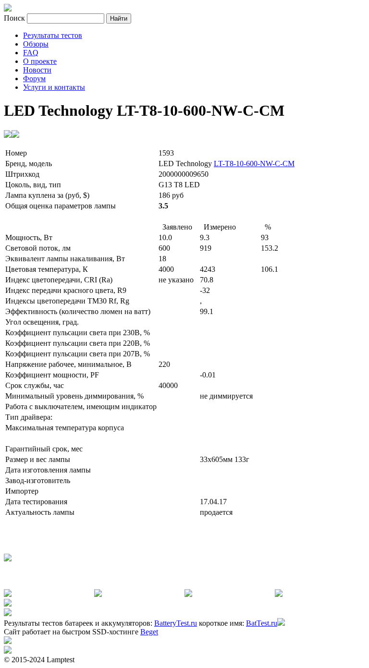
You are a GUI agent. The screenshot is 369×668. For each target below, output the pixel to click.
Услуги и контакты (54, 87)
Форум (34, 78)
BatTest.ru (261, 623)
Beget (149, 632)
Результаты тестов (52, 35)
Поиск (15, 18)
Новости (37, 70)
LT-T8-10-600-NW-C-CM (254, 163)
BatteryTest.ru (175, 623)
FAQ (30, 53)
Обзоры (36, 44)
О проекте (40, 61)
